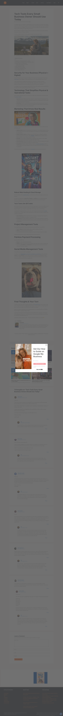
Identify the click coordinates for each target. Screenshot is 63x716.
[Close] (46, 345)
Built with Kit (40, 369)
